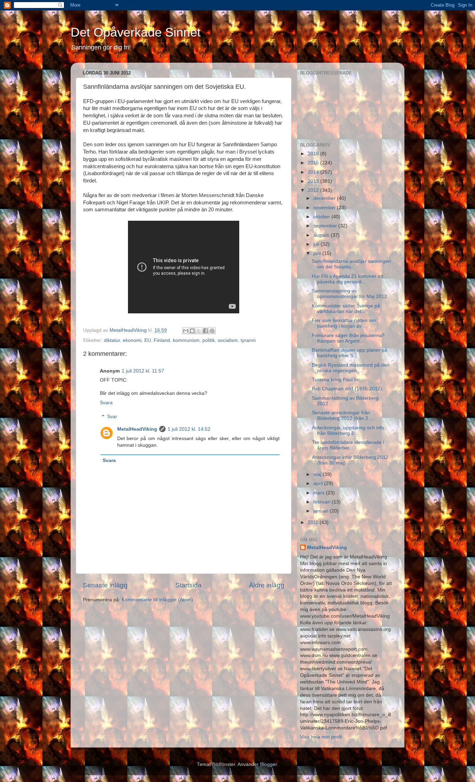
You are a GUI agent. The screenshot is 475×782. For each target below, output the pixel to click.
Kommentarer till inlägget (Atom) (157, 599)
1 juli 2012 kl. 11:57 (143, 371)
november (325, 207)
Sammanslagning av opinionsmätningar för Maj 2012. (350, 293)
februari (322, 502)
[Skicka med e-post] (185, 330)
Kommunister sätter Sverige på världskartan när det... (346, 308)
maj (318, 474)
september (325, 225)
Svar (112, 416)
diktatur (112, 340)
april (318, 483)
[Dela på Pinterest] (212, 330)
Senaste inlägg (105, 585)
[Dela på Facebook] (205, 330)
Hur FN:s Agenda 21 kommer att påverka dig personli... (347, 279)
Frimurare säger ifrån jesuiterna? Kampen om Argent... (348, 338)
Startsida (188, 585)
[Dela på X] (198, 330)
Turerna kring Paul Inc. (337, 379)
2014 (314, 172)
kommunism (186, 340)
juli (317, 244)
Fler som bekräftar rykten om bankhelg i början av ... (344, 323)
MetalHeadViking (137, 429)
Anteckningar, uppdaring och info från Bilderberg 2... (348, 430)
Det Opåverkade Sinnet (136, 32)
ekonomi (132, 340)
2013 (314, 181)
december (325, 198)
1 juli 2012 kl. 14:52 (189, 429)
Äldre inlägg (266, 585)
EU (147, 340)
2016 (314, 153)
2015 (314, 162)
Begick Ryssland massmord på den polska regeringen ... (350, 367)
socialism (228, 340)
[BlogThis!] (192, 330)
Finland (162, 340)
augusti (322, 235)
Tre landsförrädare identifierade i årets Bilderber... (348, 445)
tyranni (248, 340)
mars (319, 492)
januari (321, 511)
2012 (314, 190)
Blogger (268, 764)
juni (317, 253)
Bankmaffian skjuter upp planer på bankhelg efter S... (349, 352)
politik (208, 340)
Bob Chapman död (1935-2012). (348, 388)
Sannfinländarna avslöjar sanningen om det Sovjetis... (351, 264)
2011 (314, 522)
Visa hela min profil (321, 737)
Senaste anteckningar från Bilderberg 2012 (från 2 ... (343, 415)
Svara (106, 402)
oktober (322, 216)
